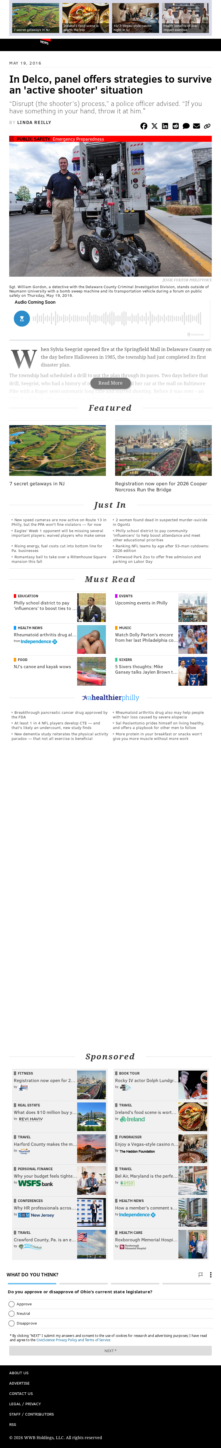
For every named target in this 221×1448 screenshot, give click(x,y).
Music (125, 627)
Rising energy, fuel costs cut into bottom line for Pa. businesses (57, 548)
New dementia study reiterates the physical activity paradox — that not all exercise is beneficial (60, 736)
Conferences (30, 1200)
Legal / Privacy (25, 1403)
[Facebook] (143, 127)
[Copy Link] (207, 127)
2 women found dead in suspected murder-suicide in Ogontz (160, 522)
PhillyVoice (14, 44)
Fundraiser (130, 1136)
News (44, 42)
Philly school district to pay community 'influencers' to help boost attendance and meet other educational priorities (156, 535)
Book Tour (129, 1073)
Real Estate (29, 1105)
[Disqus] (110, 824)
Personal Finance (35, 1168)
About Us (18, 1372)
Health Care (130, 1232)
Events (126, 595)
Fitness (25, 1073)
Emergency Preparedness (78, 139)
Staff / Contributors (31, 1414)
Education (28, 595)
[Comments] (186, 127)
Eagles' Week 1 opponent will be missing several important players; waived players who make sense (58, 533)
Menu (211, 44)
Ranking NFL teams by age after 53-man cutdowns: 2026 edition (161, 548)
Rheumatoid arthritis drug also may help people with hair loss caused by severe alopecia (158, 715)
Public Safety (33, 139)
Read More (110, 383)
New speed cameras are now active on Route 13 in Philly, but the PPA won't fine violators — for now (59, 522)
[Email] (196, 127)
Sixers (125, 659)
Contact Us (21, 1393)
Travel (125, 1105)
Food (22, 659)
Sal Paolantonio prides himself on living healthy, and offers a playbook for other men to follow (158, 725)
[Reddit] (175, 127)
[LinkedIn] (165, 127)
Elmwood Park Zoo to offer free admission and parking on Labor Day (157, 559)
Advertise (19, 1383)
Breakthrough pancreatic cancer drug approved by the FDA (60, 715)
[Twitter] (154, 127)
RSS (12, 1424)
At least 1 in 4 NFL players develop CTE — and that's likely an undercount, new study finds (56, 725)
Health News (30, 627)
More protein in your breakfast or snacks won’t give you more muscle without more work (157, 736)
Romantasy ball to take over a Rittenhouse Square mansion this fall (59, 559)
